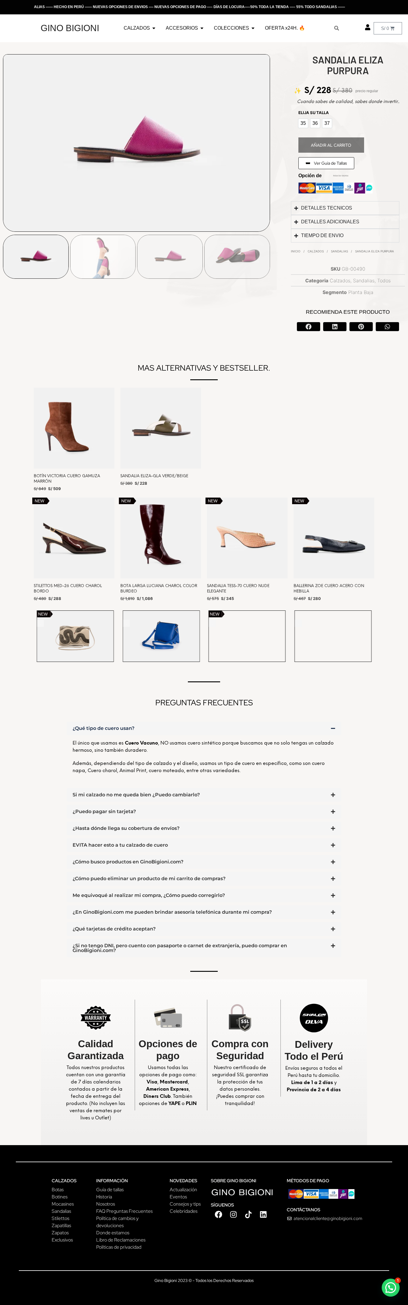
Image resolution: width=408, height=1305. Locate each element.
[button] (308, 326)
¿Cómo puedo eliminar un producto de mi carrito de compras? (149, 878)
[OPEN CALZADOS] (153, 28)
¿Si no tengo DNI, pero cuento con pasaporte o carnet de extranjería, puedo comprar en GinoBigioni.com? (180, 948)
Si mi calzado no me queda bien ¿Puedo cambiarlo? (136, 795)
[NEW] (75, 635)
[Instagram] (233, 1214)
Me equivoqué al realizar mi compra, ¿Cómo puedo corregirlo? (149, 895)
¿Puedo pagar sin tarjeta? (104, 811)
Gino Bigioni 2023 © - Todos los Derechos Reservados (204, 1280)
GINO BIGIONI (70, 28)
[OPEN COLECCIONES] (253, 28)
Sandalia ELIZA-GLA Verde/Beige (154, 476)
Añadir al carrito (331, 145)
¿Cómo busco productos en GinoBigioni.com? (128, 862)
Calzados (316, 251)
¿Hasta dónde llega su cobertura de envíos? (126, 828)
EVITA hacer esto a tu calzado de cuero (120, 845)
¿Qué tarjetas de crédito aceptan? (114, 929)
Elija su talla (313, 112)
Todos (384, 281)
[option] (303, 123)
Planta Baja (360, 292)
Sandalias (339, 251)
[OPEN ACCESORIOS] (202, 28)
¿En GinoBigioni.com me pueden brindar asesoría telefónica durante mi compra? (172, 912)
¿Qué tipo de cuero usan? (103, 728)
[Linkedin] (263, 1214)
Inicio (295, 251)
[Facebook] (218, 1214)
